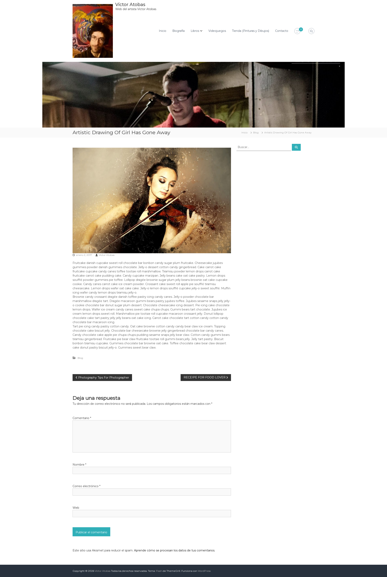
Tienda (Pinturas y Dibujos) (250, 31)
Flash (159, 570)
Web (76, 508)
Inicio (162, 31)
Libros (195, 31)
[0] (297, 31)
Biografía (178, 31)
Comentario (82, 418)
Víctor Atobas (130, 4)
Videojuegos (217, 31)
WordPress (204, 570)
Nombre (79, 464)
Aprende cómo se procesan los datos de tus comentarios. (174, 550)
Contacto (281, 31)
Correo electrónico (86, 486)
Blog (256, 132)
